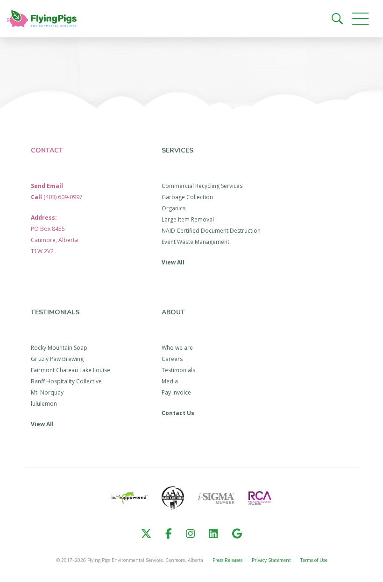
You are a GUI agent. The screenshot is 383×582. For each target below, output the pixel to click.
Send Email (47, 186)
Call (57, 197)
